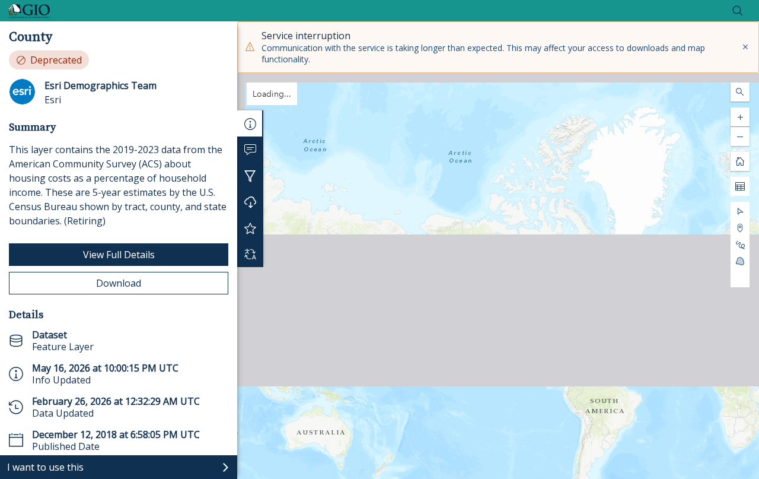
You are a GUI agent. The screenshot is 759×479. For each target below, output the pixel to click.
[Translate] (250, 254)
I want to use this (45, 467)
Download (118, 283)
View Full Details (119, 254)
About (250, 123)
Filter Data (250, 176)
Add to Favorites (250, 228)
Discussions (250, 150)
